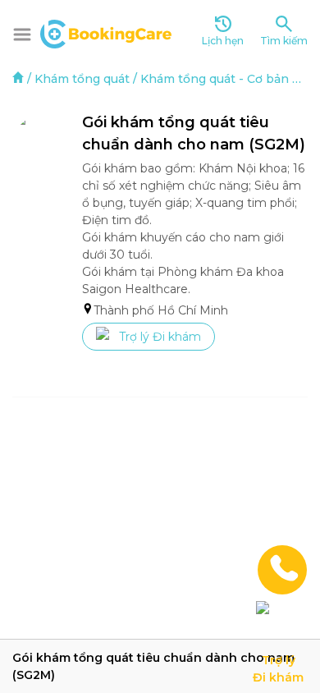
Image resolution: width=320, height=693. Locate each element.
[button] (22, 34)
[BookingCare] (105, 32)
